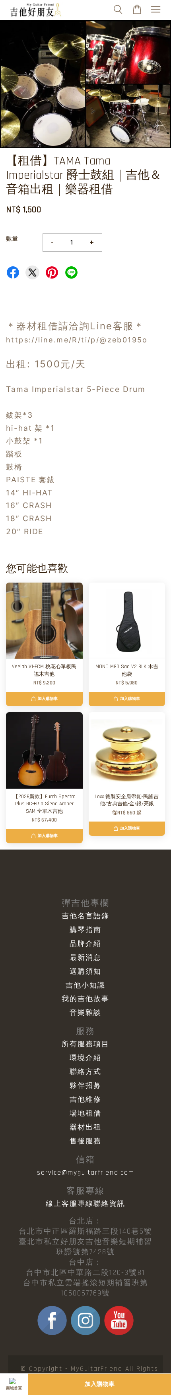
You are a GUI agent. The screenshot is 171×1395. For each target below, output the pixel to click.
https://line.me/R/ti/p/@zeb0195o (77, 340)
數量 (12, 239)
